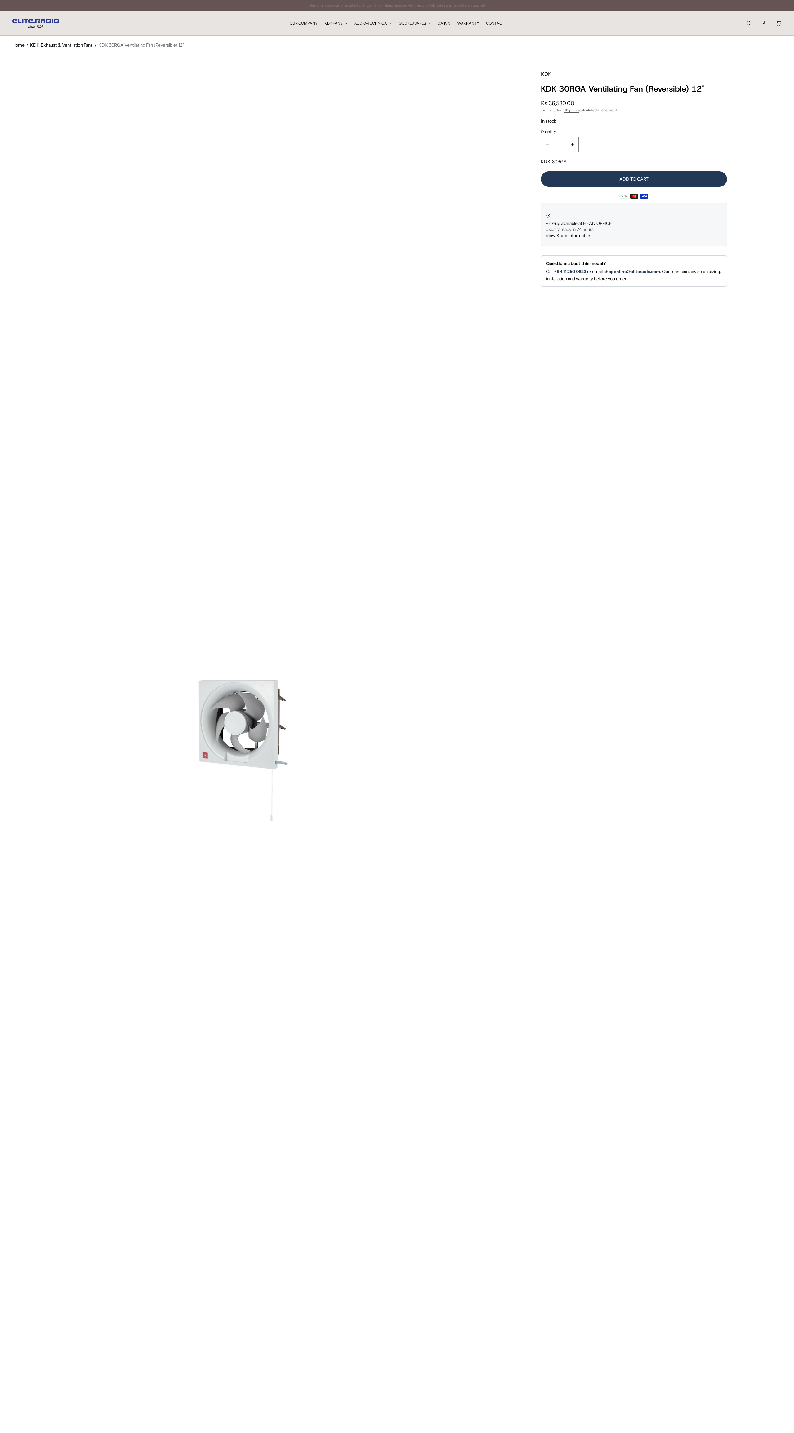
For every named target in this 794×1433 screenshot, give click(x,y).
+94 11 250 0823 (570, 271)
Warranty (468, 23)
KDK (546, 74)
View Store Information (568, 235)
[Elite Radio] (35, 23)
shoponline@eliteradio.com (632, 271)
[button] (748, 23)
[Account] (763, 23)
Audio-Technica (370, 23)
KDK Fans (333, 23)
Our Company (304, 23)
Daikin (444, 23)
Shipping (571, 110)
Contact (495, 23)
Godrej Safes (412, 23)
